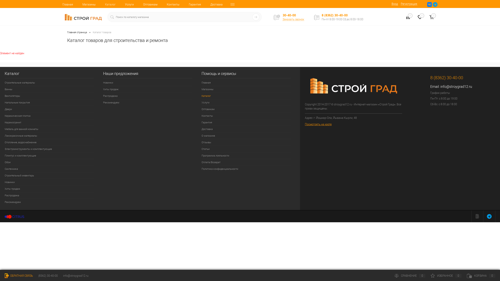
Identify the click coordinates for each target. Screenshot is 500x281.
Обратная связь (21, 275)
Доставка (216, 4)
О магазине (208, 135)
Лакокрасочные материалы (21, 135)
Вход (395, 3)
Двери (8, 109)
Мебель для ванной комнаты (21, 129)
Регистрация (409, 3)
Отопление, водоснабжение (21, 142)
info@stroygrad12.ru (456, 86)
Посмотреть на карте (318, 124)
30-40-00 (289, 15)
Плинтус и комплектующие (20, 155)
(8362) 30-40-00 (48, 275)
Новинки (10, 182)
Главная (67, 4)
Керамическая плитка (17, 115)
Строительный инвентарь (19, 175)
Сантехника (11, 168)
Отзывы (206, 142)
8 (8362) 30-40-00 (335, 15)
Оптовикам (150, 4)
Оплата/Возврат (211, 162)
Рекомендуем (13, 202)
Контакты (173, 4)
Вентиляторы (12, 95)
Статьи (206, 149)
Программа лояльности (215, 155)
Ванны (8, 89)
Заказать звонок (293, 19)
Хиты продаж (12, 188)
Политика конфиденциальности (220, 168)
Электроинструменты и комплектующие (28, 149)
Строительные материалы (20, 82)
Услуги (129, 4)
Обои (8, 162)
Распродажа (12, 195)
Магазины (89, 4)
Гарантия (195, 4)
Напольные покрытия (17, 102)
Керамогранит (13, 122)
